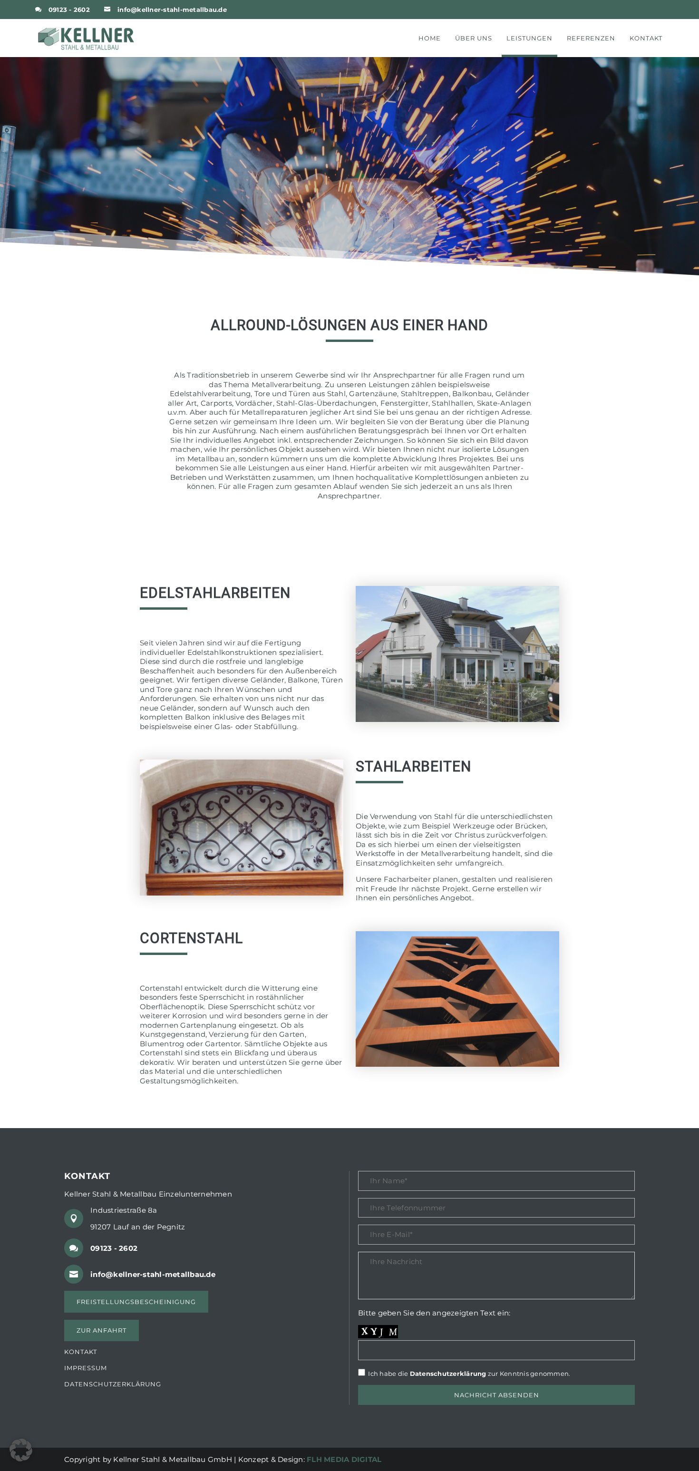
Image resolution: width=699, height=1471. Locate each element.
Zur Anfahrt (101, 1330)
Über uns (473, 38)
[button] (21, 1450)
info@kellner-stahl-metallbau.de (172, 9)
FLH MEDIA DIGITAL (344, 1459)
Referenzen (591, 38)
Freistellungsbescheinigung (136, 1301)
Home (429, 38)
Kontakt (646, 38)
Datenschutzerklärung (112, 1384)
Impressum (85, 1368)
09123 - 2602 (69, 9)
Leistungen (529, 38)
